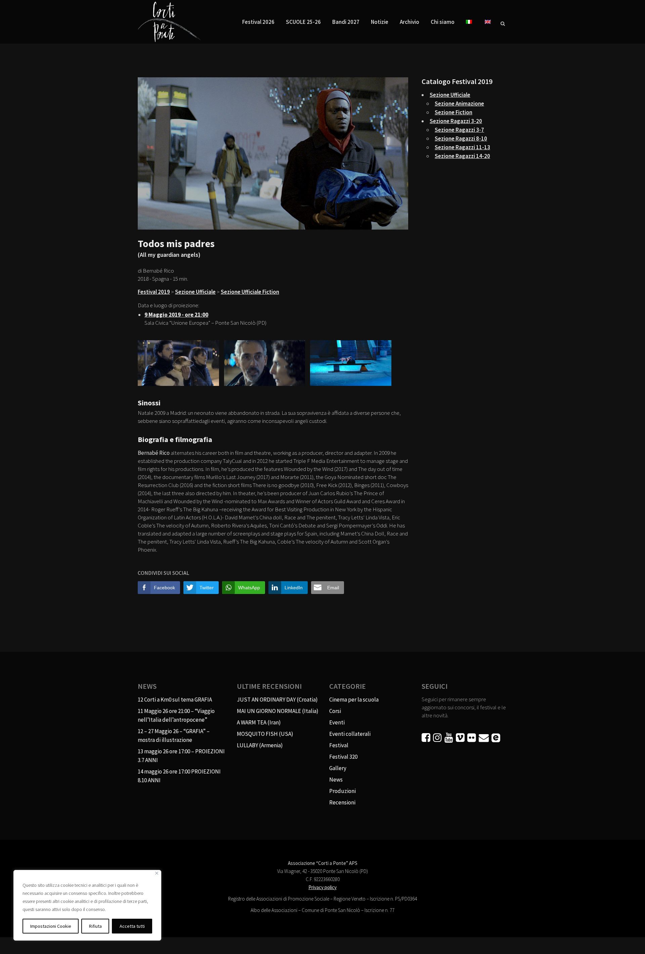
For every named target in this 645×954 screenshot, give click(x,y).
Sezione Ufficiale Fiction (250, 291)
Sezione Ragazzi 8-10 (461, 138)
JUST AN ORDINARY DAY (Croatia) (277, 699)
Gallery (337, 768)
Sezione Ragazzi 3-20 (456, 121)
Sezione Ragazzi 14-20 (462, 156)
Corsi (335, 711)
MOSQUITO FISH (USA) (265, 734)
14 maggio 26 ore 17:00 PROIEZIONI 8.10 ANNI (179, 776)
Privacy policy (322, 887)
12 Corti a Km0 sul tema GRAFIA (175, 699)
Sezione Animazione (459, 103)
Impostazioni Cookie (50, 926)
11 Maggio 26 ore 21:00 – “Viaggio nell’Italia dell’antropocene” (176, 715)
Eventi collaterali (350, 734)
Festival (338, 745)
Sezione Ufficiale (195, 291)
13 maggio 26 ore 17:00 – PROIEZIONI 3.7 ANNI (181, 756)
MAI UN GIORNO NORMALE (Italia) (277, 711)
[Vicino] (156, 873)
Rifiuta (95, 926)
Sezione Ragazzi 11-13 (462, 147)
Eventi (337, 722)
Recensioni (342, 802)
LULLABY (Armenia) (260, 745)
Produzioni (342, 791)
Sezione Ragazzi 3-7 (459, 129)
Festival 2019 (154, 291)
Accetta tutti (132, 926)
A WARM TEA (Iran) (259, 722)
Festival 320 (343, 756)
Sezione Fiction (453, 112)
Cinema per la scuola (354, 699)
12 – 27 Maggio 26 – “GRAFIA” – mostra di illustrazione (174, 735)
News (336, 779)
